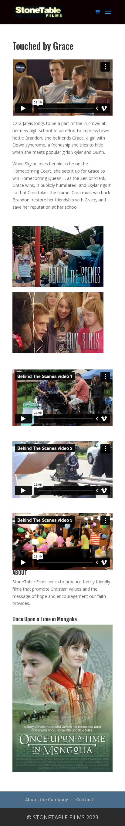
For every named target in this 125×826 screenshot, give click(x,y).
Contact (84, 799)
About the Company (46, 799)
